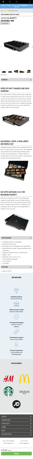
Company (4, 427)
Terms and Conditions (8, 440)
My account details (7, 434)
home (3, 1)
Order (16, 453)
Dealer (3, 431)
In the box (4, 267)
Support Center (5, 424)
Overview (4, 80)
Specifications (6, 238)
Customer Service (6, 420)
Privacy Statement (8, 443)
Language (22, 1)
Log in (10, 1)
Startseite (4, 417)
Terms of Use (24, 440)
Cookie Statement (24, 443)
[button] (29, 1)
